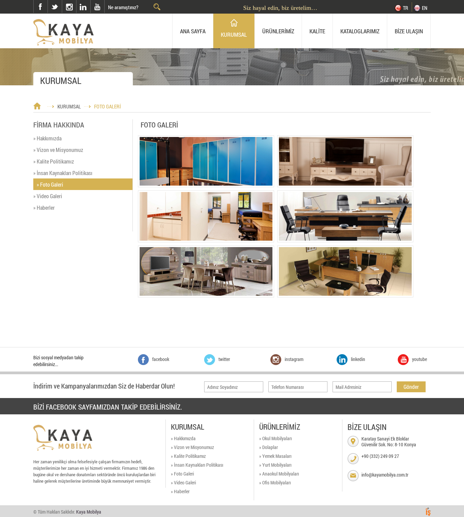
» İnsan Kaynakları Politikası (62, 172)
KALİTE (317, 31)
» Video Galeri (47, 196)
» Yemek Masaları (275, 456)
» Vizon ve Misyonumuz (58, 149)
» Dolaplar (268, 447)
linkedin (83, 6)
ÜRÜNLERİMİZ (278, 31)
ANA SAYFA (193, 31)
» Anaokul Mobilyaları (279, 473)
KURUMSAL (234, 34)
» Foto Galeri (50, 184)
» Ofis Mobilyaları (275, 482)
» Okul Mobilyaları (275, 438)
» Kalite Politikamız (53, 161)
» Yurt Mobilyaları (275, 465)
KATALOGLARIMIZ (359, 31)
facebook (40, 6)
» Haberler (44, 207)
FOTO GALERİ (107, 106)
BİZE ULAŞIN (409, 31)
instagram (294, 359)
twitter (224, 359)
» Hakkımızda (47, 138)
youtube (97, 6)
